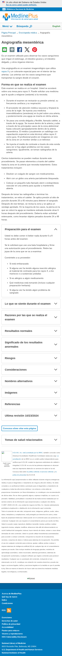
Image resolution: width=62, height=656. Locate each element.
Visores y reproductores (12, 634)
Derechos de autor (10, 621)
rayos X (5, 71)
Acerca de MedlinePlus (12, 594)
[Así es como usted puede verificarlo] (31, 3)
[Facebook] (20, 50)
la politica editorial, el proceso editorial (40, 472)
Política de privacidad (11, 624)
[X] (27, 50)
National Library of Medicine (14, 643)
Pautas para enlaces (10, 631)
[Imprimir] (12, 50)
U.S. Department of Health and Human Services (22, 650)
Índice (4, 600)
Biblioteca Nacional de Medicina (20, 9)
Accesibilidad (7, 627)
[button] (55, 229)
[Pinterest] (35, 50)
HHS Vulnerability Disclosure (14, 637)
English (56, 26)
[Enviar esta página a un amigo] (5, 50)
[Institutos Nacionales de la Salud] (4, 9)
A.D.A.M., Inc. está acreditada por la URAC (28, 452)
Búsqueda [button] (22, 26)
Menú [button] (5, 26)
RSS (4, 610)
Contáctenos (7, 603)
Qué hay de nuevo (9, 597)
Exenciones (7, 618)
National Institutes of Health (13, 653)
